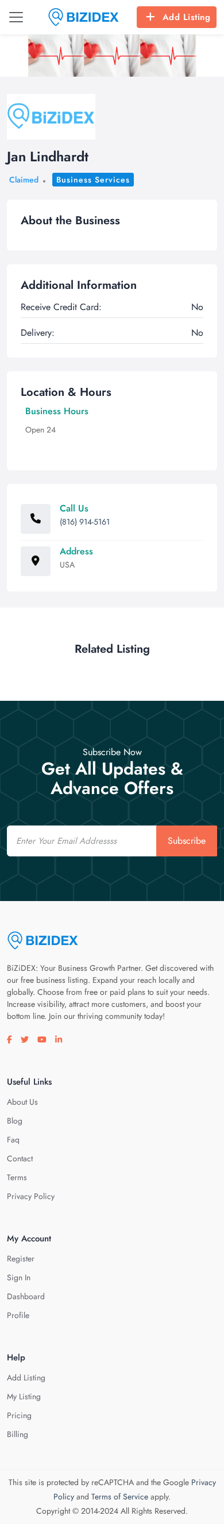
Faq (13, 1139)
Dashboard (26, 1296)
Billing (17, 1434)
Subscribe (187, 840)
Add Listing (187, 17)
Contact (20, 1158)
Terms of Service (119, 1496)
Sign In (18, 1277)
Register (20, 1258)
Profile (18, 1315)
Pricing (19, 1415)
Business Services (93, 179)
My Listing (24, 1396)
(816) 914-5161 (85, 521)
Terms (17, 1177)
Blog (14, 1120)
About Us (22, 1102)
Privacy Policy (31, 1196)
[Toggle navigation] (16, 17)
